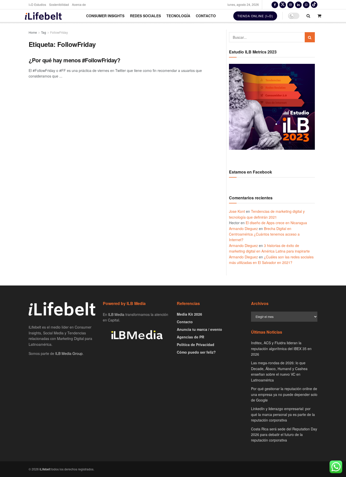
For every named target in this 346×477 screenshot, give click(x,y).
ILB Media (116, 314)
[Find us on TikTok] (314, 4)
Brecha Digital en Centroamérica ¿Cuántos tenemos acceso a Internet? (264, 234)
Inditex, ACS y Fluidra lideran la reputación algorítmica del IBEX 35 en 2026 (281, 348)
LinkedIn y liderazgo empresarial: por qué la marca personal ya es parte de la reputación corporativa (283, 414)
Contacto (206, 15)
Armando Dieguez (243, 228)
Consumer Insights (105, 15)
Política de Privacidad (195, 344)
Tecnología (178, 15)
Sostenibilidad (59, 4)
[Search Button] (308, 15)
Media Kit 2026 (189, 314)
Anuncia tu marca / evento (199, 329)
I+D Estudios (37, 4)
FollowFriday (59, 32)
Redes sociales (145, 15)
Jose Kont (237, 211)
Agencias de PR (190, 336)
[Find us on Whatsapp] (306, 4)
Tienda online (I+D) (255, 16)
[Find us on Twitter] (282, 4)
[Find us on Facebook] (275, 4)
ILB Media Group (69, 353)
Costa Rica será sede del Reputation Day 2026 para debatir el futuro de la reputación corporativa (284, 434)
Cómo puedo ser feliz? (196, 352)
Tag (43, 32)
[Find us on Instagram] (290, 4)
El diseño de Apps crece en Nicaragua (276, 222)
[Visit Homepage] (43, 15)
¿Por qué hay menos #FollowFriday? (74, 60)
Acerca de (79, 4)
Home (33, 32)
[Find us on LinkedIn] (298, 4)
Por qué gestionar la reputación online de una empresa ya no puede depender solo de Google (284, 394)
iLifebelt (45, 469)
